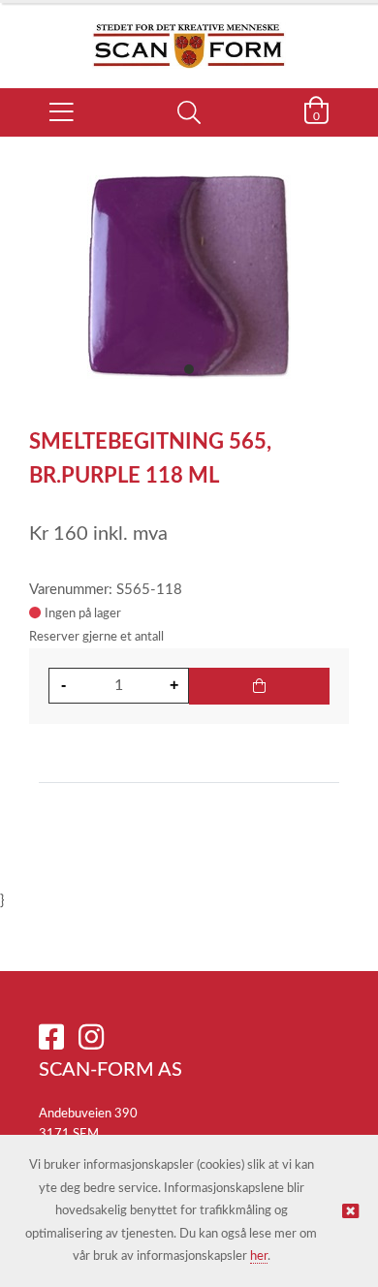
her (259, 1256)
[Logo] (189, 36)
